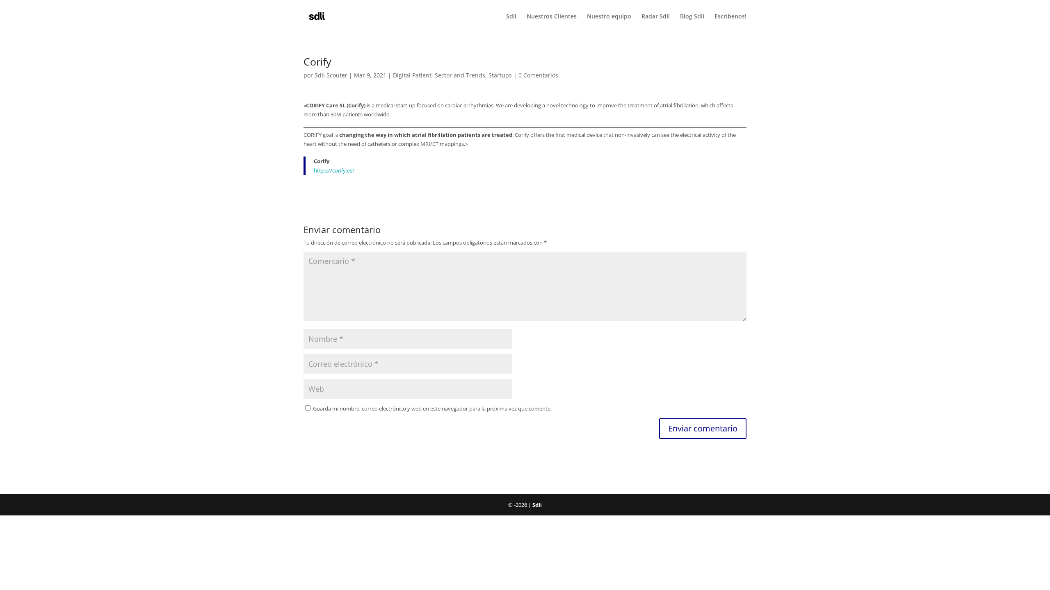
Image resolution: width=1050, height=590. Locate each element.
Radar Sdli (655, 17)
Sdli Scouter (331, 75)
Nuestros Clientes (552, 17)
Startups (500, 75)
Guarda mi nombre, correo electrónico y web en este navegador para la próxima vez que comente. (432, 408)
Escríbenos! (730, 17)
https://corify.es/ (334, 170)
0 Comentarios (538, 75)
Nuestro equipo (609, 17)
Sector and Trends (460, 75)
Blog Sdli (692, 17)
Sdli (511, 17)
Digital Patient (412, 75)
